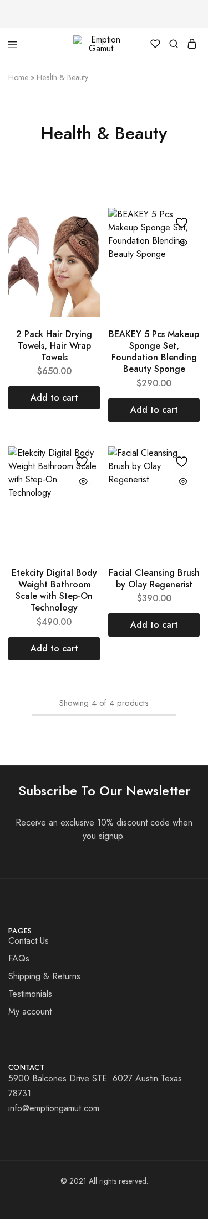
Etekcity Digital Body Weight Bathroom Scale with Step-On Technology (54, 590)
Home (18, 77)
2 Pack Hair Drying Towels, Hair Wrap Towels (54, 346)
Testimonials (30, 993)
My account (30, 1011)
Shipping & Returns (44, 976)
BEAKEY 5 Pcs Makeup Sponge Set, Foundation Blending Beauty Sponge (154, 352)
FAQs (18, 958)
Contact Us (28, 940)
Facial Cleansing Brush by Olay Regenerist (154, 578)
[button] (54, 397)
